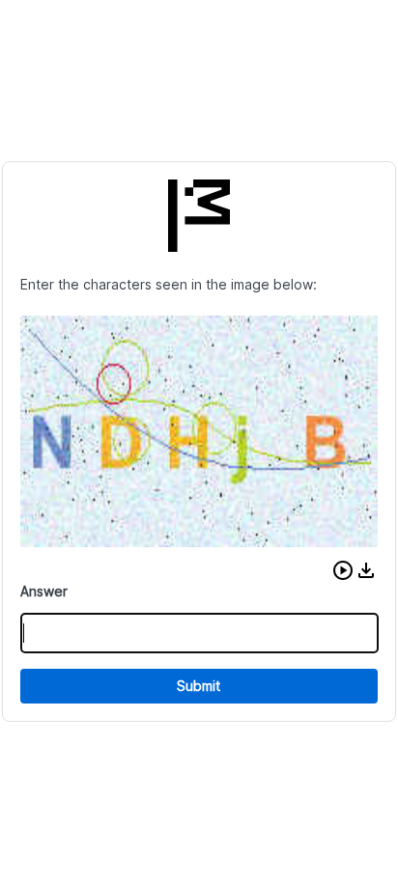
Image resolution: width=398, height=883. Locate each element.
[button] (343, 570)
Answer (44, 591)
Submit (198, 685)
